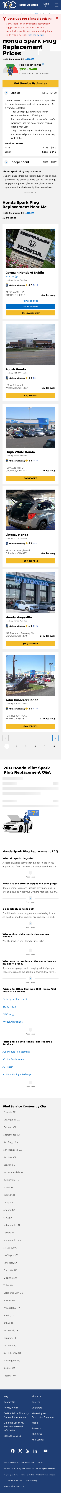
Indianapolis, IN (11, 1225)
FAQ (6, 1396)
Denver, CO (9, 1164)
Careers (36, 1401)
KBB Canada (38, 1439)
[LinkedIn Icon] (35, 1451)
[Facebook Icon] (13, 1451)
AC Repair (8, 1066)
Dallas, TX (8, 1322)
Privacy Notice (11, 1407)
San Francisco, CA (12, 1149)
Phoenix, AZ (9, 1112)
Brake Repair (10, 1006)
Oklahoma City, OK (13, 1292)
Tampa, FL (8, 1202)
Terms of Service (15, 1480)
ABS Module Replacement (16, 1051)
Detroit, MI (8, 1232)
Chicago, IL (9, 1217)
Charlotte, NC (10, 1270)
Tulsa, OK (8, 1285)
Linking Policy (31, 1480)
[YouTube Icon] (44, 1451)
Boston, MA (9, 1300)
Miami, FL (8, 1187)
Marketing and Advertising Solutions (43, 1415)
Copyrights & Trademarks (15, 1475)
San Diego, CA (10, 1142)
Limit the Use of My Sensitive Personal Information (14, 1426)
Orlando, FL (9, 1194)
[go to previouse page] (55, 738)
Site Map (36, 1428)
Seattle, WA (9, 1368)
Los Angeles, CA (11, 1119)
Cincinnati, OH (10, 1277)
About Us (36, 1396)
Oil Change (9, 1014)
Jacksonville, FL (11, 1179)
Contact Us (9, 1401)
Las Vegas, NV (10, 1255)
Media (35, 1422)
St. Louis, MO (10, 1247)
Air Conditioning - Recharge (17, 1074)
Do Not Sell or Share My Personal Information (16, 1415)
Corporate (37, 1407)
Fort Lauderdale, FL (13, 1172)
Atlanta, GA (9, 1209)
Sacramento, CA (11, 1134)
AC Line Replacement (14, 1059)
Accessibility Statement (14, 1486)
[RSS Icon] (27, 1451)
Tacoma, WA (9, 1375)
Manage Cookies (12, 1435)
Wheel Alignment (13, 1021)
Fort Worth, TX (10, 1330)
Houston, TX (9, 1337)
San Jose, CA (9, 1157)
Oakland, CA (9, 1127)
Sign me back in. (36, 34)
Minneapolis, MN (12, 1240)
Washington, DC (11, 1360)
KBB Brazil (37, 1433)
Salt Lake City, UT (12, 1353)
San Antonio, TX (11, 1345)
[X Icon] (20, 1451)
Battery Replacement (15, 999)
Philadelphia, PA (11, 1307)
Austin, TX (8, 1315)
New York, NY (10, 1262)
